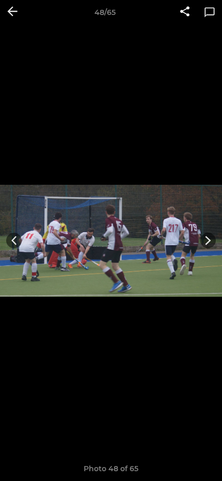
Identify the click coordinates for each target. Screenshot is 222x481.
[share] (185, 12)
